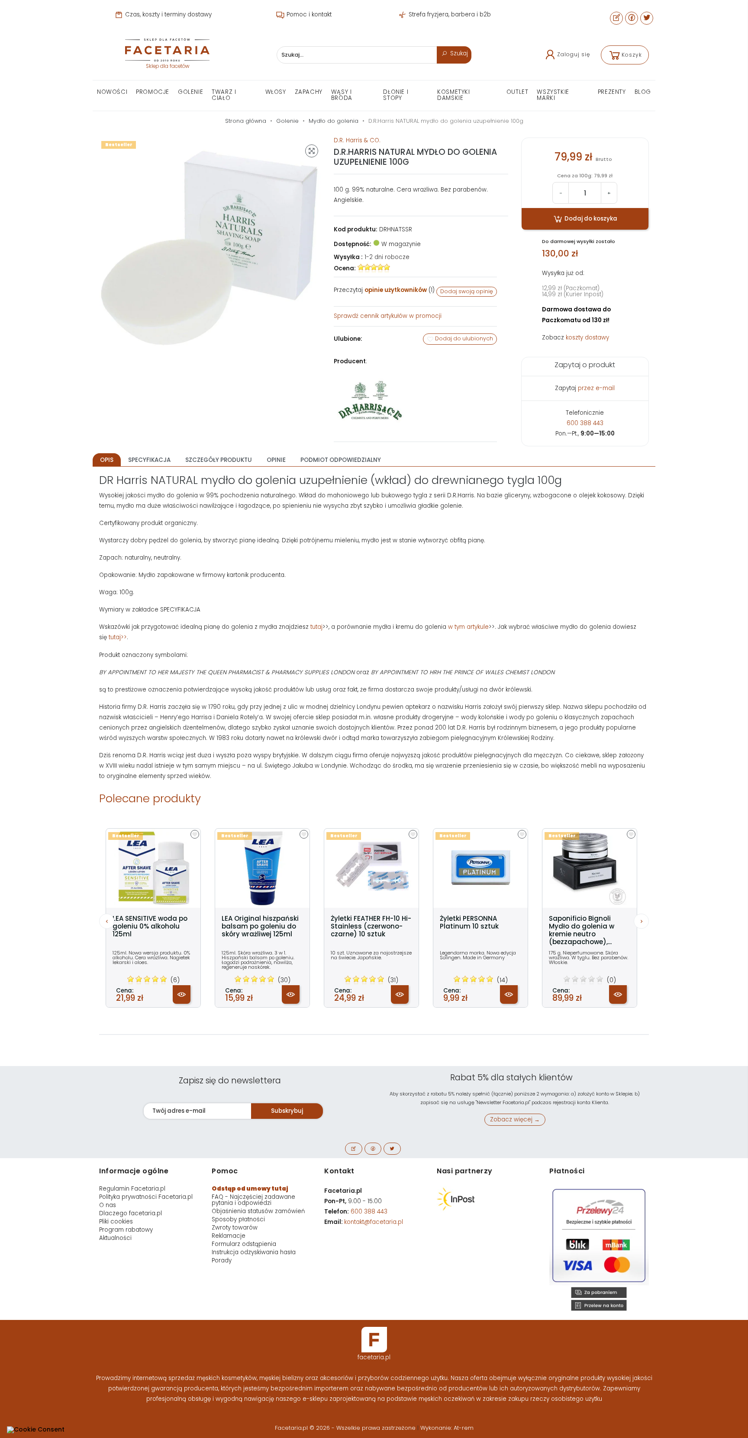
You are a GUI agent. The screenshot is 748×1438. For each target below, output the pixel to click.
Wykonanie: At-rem (447, 1428)
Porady (222, 1260)
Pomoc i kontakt (308, 14)
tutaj (316, 627)
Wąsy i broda (341, 95)
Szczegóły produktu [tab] (218, 460)
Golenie (190, 92)
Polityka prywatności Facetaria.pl (146, 1197)
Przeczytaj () (384, 290)
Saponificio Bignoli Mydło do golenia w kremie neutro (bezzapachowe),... (581, 930)
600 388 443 (585, 423)
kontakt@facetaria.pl (373, 1222)
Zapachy (308, 92)
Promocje (152, 92)
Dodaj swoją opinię (466, 291)
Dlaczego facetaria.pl (130, 1213)
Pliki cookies (116, 1221)
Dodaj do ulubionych (463, 338)
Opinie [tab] (276, 460)
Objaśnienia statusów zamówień (258, 1211)
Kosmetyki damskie (453, 95)
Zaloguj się (573, 54)
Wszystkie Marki (553, 95)
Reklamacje (228, 1236)
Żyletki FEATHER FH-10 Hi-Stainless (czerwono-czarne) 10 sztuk (371, 926)
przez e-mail (596, 388)
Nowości (112, 92)
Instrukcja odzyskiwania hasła (254, 1252)
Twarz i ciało (224, 95)
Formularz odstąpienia (244, 1244)
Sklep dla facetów (167, 66)
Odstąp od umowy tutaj (250, 1189)
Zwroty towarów (235, 1227)
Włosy (275, 92)
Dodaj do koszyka (590, 219)
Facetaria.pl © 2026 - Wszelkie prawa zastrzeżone (346, 1428)
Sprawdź (388, 316)
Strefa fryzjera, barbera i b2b (449, 14)
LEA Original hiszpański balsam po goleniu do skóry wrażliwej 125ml (260, 926)
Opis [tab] (106, 460)
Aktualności (115, 1238)
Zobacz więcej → (515, 1119)
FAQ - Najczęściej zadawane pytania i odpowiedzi (253, 1200)
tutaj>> (118, 637)
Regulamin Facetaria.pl (132, 1189)
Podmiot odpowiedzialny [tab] (340, 460)
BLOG (643, 92)
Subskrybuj (287, 1111)
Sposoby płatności (238, 1219)
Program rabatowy (126, 1230)
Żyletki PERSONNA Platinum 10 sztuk (469, 922)
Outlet (517, 92)
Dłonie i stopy (395, 95)
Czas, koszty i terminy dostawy (167, 14)
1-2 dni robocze (386, 257)
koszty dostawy (587, 337)
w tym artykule (468, 627)
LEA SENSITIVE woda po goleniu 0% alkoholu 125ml (150, 926)
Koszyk (632, 54)
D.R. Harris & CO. (357, 140)
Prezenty (612, 92)
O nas (107, 1205)
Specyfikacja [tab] (149, 460)
